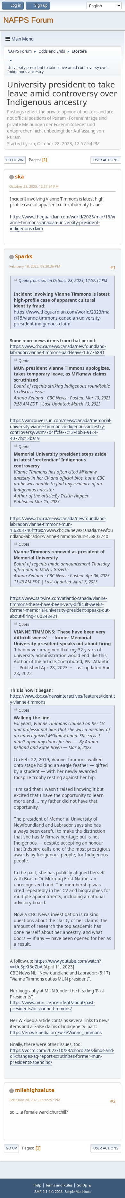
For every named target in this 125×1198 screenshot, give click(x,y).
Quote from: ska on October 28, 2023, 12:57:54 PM (63, 280)
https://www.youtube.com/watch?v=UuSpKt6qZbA (55, 964)
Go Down (15, 159)
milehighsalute (34, 1090)
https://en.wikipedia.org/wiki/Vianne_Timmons (56, 1032)
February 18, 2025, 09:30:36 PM (34, 266)
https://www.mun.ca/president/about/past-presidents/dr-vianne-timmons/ (52, 1006)
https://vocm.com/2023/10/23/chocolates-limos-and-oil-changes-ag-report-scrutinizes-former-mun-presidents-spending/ (62, 1056)
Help (37, 1185)
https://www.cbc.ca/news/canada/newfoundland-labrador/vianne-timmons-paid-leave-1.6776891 (58, 349)
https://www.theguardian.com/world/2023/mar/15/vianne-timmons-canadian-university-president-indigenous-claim (62, 222)
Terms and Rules (59, 1185)
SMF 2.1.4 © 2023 (48, 1192)
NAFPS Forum (28, 20)
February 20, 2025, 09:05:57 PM (34, 1099)
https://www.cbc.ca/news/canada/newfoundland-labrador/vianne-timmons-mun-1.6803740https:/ (58, 524)
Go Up (11, 1148)
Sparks (23, 256)
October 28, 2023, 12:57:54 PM (34, 186)
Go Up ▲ (84, 1185)
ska (19, 176)
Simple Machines (77, 1192)
